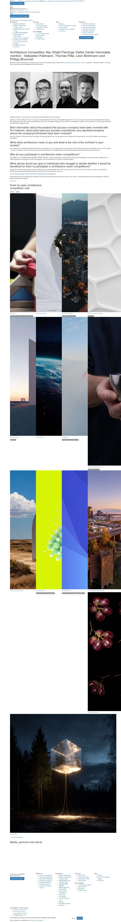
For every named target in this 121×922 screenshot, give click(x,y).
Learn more (13, 181)
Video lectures (41, 35)
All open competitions (20, 24)
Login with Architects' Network (19, 16)
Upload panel (40, 29)
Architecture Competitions (77, 1)
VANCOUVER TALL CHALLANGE (19, 35)
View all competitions (17, 837)
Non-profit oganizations (89, 25)
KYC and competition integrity (68, 25)
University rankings (42, 25)
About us (62, 24)
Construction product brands (91, 34)
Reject (73, 918)
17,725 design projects (43, 33)
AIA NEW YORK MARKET (21, 32)
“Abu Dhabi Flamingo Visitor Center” (75, 62)
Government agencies (89, 24)
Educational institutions (89, 29)
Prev (12, 192)
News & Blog (81, 875)
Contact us (63, 31)
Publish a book (41, 39)
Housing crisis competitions (21, 38)
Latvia (24, 915)
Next (17, 192)
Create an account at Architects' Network (21, 20)
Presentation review (42, 27)
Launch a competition (17, 3)
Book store (40, 37)
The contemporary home (20, 41)
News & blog (40, 24)
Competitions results (19, 45)
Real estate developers (89, 27)
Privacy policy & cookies (19, 911)
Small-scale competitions (20, 40)
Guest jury (16, 47)
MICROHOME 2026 (64, 881)
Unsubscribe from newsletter (20, 913)
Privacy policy (63, 27)
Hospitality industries (88, 31)
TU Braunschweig (79, 120)
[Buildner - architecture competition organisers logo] (40, 1)
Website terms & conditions (67, 29)
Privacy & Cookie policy (36, 920)
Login (11, 6)
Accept (80, 918)
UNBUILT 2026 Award (20, 26)
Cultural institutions (88, 32)
